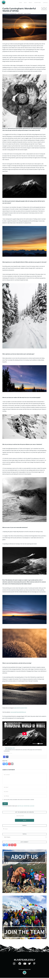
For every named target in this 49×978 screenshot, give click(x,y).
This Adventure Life (12, 13)
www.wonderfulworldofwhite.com (18, 712)
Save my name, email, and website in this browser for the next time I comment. (19, 799)
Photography (5, 13)
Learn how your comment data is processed (25, 805)
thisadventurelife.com (8, 753)
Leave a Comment (27, 13)
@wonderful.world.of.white (20, 708)
